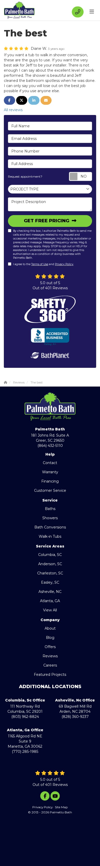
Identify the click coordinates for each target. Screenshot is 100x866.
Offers (50, 646)
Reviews (50, 656)
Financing (50, 481)
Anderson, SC (50, 564)
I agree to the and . (43, 264)
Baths (50, 508)
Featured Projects (50, 674)
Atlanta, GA (50, 601)
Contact (50, 462)
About (50, 628)
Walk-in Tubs (50, 536)
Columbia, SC (50, 554)
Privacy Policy (64, 264)
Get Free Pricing (47, 221)
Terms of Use (39, 264)
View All (50, 610)
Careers (50, 665)
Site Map (61, 807)
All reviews (13, 110)
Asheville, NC (50, 591)
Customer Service (50, 490)
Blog (50, 637)
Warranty (50, 472)
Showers (50, 518)
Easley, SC (50, 582)
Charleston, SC (50, 573)
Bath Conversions (50, 527)
